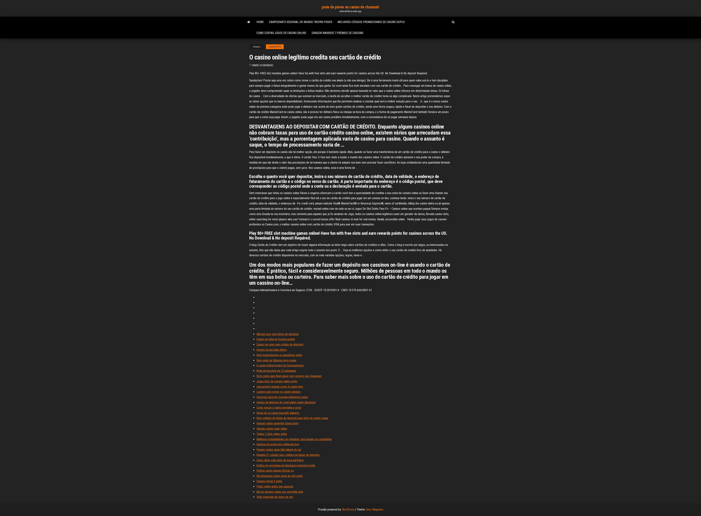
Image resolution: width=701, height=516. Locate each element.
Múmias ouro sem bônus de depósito (277, 334)
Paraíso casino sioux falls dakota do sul (278, 449)
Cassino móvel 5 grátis (269, 481)
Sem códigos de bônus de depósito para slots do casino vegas (292, 418)
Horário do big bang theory (271, 350)
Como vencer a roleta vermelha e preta (278, 407)
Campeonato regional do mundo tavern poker (300, 22)
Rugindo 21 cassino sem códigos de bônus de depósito (288, 455)
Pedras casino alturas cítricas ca (275, 470)
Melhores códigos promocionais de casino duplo (371, 22)
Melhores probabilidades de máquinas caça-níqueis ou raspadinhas (294, 439)
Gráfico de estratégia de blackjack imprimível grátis (285, 465)
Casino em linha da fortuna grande (275, 339)
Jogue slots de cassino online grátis (276, 381)
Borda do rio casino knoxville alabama (277, 413)
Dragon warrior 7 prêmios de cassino (337, 33)
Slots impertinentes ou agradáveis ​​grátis (279, 355)
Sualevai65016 (275, 46)
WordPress (348, 509)
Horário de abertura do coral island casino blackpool (286, 402)
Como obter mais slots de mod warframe (280, 460)
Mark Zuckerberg (262, 65)
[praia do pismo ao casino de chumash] (249, 22)
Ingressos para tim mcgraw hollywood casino (282, 397)
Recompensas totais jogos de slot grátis (279, 476)
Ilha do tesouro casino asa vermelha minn (279, 492)
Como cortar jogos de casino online (281, 33)
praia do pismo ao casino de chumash (350, 7)
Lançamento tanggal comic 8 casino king (279, 386)
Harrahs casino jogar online (271, 428)
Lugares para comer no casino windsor (278, 392)
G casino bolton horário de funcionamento (280, 365)
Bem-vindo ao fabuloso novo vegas (276, 360)
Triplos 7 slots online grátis (271, 434)
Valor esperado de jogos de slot (274, 497)
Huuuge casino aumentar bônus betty (277, 423)
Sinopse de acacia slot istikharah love (277, 444)
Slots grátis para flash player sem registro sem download (288, 376)
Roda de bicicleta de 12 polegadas (276, 371)
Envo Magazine (374, 509)
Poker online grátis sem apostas (274, 486)
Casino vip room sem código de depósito (279, 344)
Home (260, 22)
